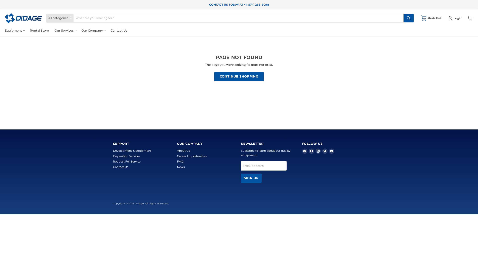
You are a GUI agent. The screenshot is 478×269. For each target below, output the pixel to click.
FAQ (180, 161)
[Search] (408, 18)
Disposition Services (126, 156)
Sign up (251, 178)
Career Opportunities (192, 156)
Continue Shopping (239, 76)
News (181, 167)
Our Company (92, 30)
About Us (183, 150)
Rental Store (39, 30)
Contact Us (119, 30)
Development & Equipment (132, 150)
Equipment (14, 30)
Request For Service (127, 161)
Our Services (64, 30)
